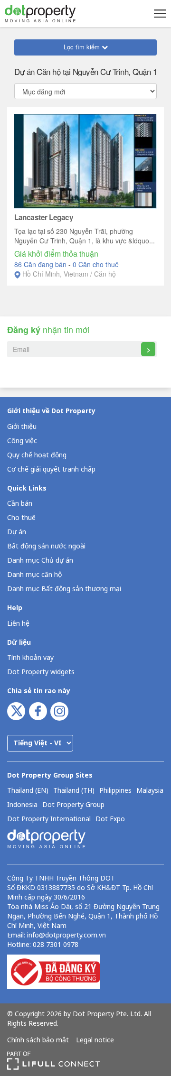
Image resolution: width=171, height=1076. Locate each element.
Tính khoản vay (30, 658)
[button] (159, 13)
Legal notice (95, 1040)
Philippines (115, 791)
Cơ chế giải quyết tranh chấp (51, 469)
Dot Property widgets (41, 672)
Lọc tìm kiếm (83, 46)
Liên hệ (18, 624)
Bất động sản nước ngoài (46, 546)
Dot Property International (49, 819)
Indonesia (22, 805)
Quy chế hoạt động (36, 455)
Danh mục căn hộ (34, 575)
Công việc (22, 441)
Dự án (16, 532)
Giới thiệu (22, 427)
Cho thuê (21, 518)
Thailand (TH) (74, 791)
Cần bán (19, 504)
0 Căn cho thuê (96, 264)
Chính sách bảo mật (38, 1040)
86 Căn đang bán (41, 264)
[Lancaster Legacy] (85, 160)
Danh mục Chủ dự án (40, 561)
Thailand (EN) (27, 791)
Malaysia (149, 791)
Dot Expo (110, 819)
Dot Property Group (73, 805)
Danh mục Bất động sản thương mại (64, 589)
